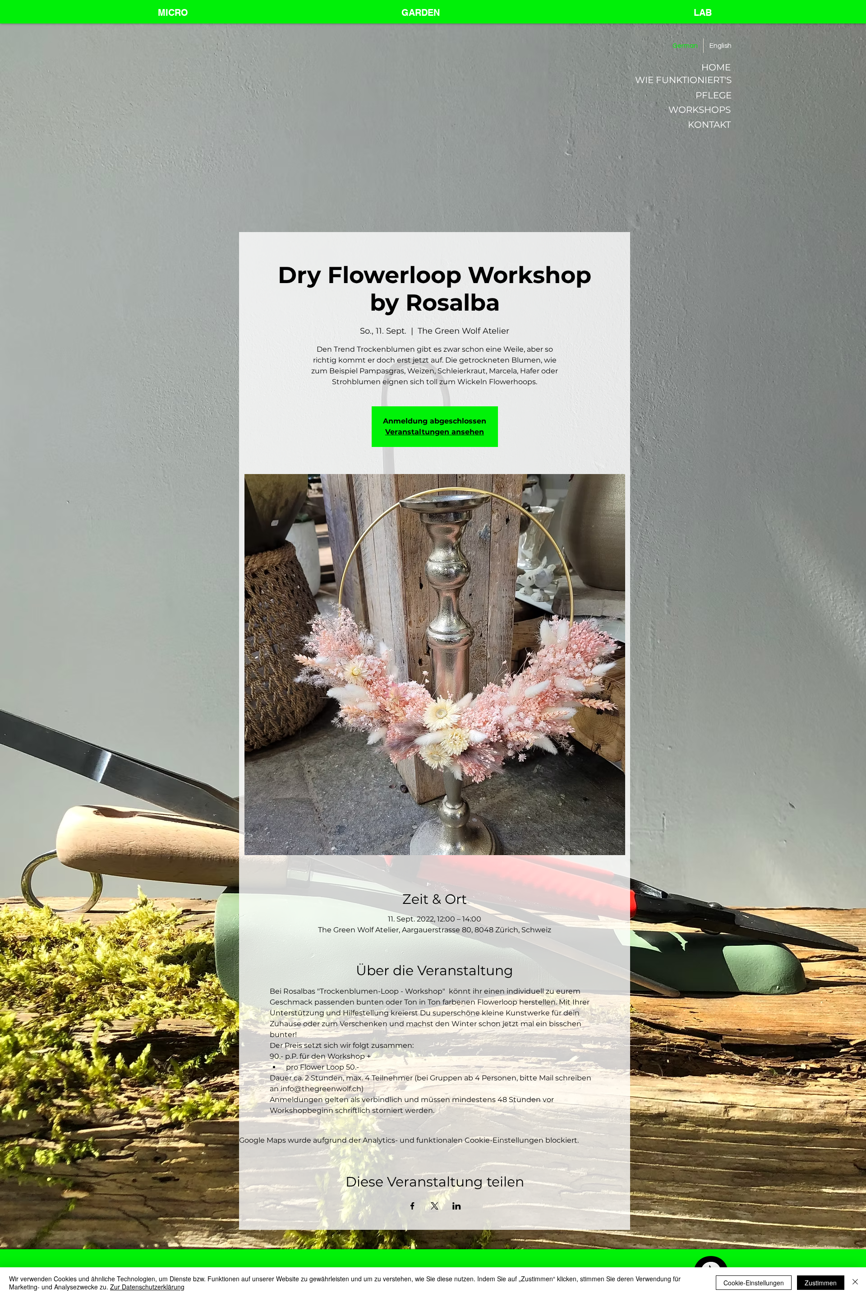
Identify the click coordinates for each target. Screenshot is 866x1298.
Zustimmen (821, 1282)
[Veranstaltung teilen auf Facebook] (412, 1206)
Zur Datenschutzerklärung (147, 1286)
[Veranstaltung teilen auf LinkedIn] (456, 1206)
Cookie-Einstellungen (753, 1282)
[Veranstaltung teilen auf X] (434, 1206)
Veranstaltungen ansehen (434, 432)
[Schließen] (855, 1283)
